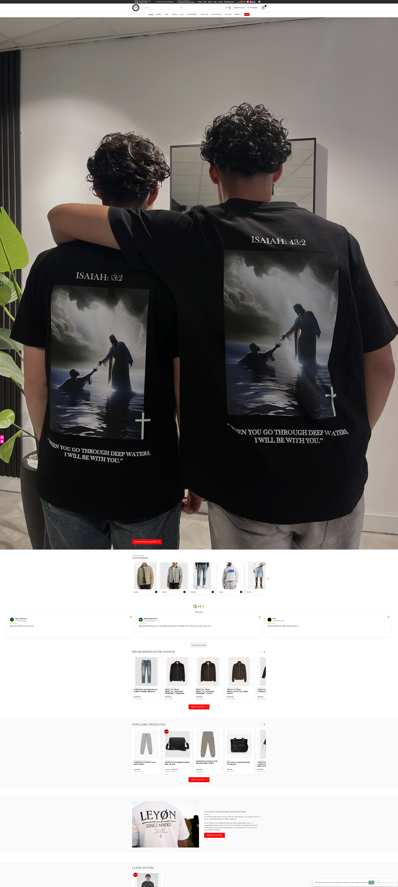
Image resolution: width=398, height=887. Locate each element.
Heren (200, 2)
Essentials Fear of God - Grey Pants (145, 763)
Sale (215, 2)
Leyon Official (216, 14)
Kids (205, 2)
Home (151, 14)
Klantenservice (229, 2)
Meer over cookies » (389, 882)
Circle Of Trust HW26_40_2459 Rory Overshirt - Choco (205, 691)
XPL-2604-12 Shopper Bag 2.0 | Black (238, 763)
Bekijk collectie (197, 707)
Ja (371, 882)
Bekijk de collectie (214, 835)
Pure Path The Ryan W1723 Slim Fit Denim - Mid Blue (145, 691)
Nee (378, 882)
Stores (220, 2)
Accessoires (191, 14)
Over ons (204, 14)
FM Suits (228, 14)
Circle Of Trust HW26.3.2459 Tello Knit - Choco (238, 691)
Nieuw (210, 2)
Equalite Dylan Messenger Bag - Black (177, 763)
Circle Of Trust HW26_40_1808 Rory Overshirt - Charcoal (175, 691)
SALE (247, 14)
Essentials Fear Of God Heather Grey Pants (207, 762)
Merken (237, 14)
